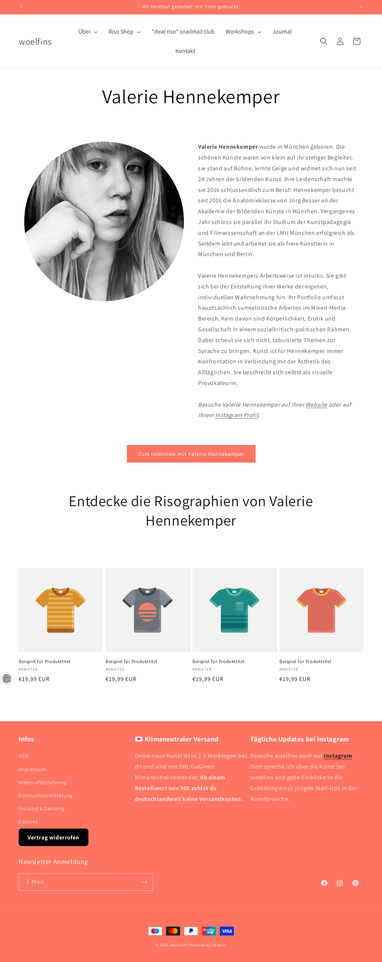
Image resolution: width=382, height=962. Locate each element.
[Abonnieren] (144, 882)
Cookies (28, 821)
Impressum (32, 769)
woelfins (178, 944)
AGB (24, 756)
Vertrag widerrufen (53, 837)
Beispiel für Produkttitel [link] (45, 662)
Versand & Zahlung (41, 808)
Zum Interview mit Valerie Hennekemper (191, 453)
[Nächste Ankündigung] (361, 7)
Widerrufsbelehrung (43, 782)
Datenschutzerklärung (46, 795)
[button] (324, 41)
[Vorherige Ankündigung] (21, 7)
